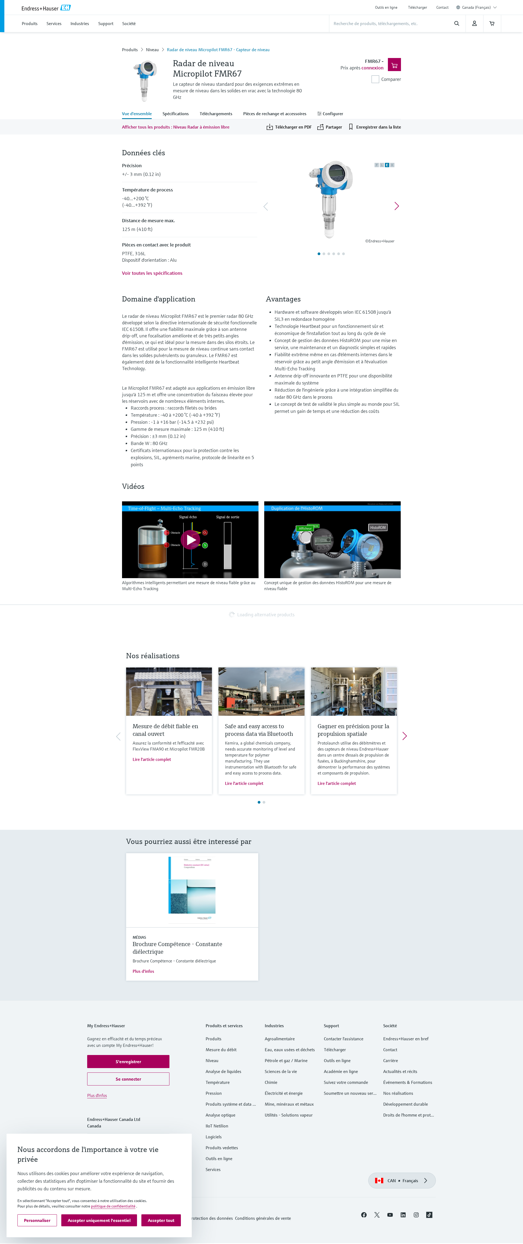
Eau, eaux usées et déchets (290, 1049)
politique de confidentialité (113, 1206)
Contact (442, 7)
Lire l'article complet (152, 759)
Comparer (391, 79)
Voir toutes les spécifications (152, 273)
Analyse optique (220, 1115)
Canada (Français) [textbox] (476, 7)
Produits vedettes (222, 1147)
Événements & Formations (407, 1082)
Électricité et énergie (284, 1093)
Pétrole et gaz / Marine (286, 1060)
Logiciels (214, 1136)
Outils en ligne (386, 7)
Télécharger (417, 7)
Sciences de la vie (281, 1071)
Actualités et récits (400, 1071)
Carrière (390, 1060)
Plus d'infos (143, 971)
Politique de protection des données (199, 1218)
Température (218, 1082)
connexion (372, 68)
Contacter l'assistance (343, 1038)
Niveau (152, 49)
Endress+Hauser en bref (405, 1038)
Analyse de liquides (223, 1071)
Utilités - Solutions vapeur (289, 1115)
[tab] (139, 114)
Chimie (271, 1082)
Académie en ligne (341, 1071)
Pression (214, 1093)
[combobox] (479, 7)
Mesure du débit (221, 1049)
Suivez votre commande (346, 1082)
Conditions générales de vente (263, 1218)
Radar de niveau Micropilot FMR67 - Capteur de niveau (218, 49)
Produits (130, 49)
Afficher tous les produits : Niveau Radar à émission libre (175, 127)
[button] (128, 1061)
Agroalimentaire (280, 1038)
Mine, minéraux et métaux (289, 1104)
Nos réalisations (398, 1093)
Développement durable (405, 1104)
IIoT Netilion (217, 1126)
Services (213, 1169)
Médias (139, 937)
